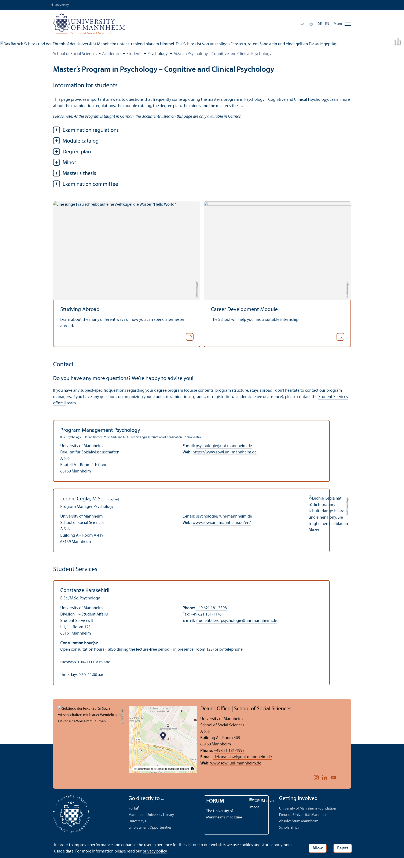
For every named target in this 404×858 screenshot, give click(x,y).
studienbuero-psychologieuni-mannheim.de (236, 621)
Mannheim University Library (151, 815)
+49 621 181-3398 (211, 608)
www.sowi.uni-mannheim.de (235, 763)
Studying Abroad (80, 310)
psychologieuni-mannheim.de (224, 446)
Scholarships (289, 828)
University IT (138, 821)
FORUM (215, 801)
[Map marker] (163, 736)
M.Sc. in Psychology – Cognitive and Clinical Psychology (222, 54)
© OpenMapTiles (143, 768)
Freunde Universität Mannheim (303, 815)
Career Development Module (244, 310)
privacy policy (155, 851)
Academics (111, 54)
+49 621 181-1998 (229, 751)
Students (134, 54)
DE (320, 24)
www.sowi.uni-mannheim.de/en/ (221, 523)
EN (327, 24)
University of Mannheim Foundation (307, 809)
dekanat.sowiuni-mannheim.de (242, 757)
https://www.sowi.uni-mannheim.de (224, 452)
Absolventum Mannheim (298, 821)
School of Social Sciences (75, 54)
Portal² (133, 809)
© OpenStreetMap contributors (171, 768)
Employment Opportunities (150, 828)
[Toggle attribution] (192, 768)
